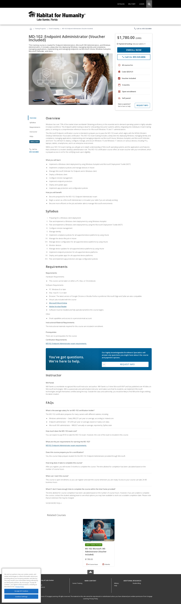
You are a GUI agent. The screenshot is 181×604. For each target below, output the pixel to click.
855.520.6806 (34, 152)
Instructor (33, 132)
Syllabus (33, 123)
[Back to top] (90, 580)
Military (116, 583)
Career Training (77, 583)
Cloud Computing (54, 28)
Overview (33, 118)
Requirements (35, 127)
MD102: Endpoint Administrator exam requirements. (66, 343)
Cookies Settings (21, 596)
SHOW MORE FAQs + (54, 503)
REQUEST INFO (142, 105)
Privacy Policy (93, 599)
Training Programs (40, 28)
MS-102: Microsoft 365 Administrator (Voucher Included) (95, 551)
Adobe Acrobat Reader (58, 306)
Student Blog (137, 583)
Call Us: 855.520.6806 (142, 28)
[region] (21, 585)
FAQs (31, 136)
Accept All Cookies (21, 591)
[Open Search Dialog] (149, 4)
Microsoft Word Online (58, 303)
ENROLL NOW (133, 49)
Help (115, 585)
